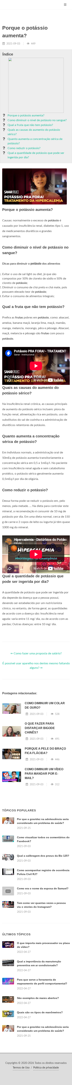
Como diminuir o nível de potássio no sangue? (37, 120)
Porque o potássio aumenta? (26, 115)
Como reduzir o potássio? (24, 148)
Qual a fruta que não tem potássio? (30, 125)
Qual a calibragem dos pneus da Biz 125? (43, 855)
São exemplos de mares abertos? (38, 998)
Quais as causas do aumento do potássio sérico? (34, 132)
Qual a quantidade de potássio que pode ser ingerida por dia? (36, 155)
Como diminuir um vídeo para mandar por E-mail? (44, 774)
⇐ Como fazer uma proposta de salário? (36, 653)
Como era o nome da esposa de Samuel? (42, 888)
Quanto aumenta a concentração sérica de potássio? (35, 141)
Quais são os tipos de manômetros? (40, 1012)
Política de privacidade (46, 1067)
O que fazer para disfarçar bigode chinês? (40, 728)
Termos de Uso (21, 1067)
